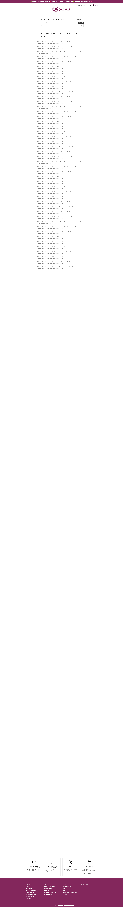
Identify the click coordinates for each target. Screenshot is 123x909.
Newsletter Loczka (66, 886)
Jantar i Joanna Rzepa (44, 711)
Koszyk (95, 5)
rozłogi (41, 460)
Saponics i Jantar (43, 721)
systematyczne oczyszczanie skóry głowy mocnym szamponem (53, 664)
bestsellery (47, 890)
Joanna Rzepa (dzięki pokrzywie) (46, 371)
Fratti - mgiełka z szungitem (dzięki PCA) (48, 366)
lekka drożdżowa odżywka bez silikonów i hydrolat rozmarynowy (53, 411)
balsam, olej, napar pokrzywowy (46, 416)
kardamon (42, 449)
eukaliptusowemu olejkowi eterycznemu (48, 570)
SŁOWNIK (64, 890)
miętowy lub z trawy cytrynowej (46, 740)
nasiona (41, 464)
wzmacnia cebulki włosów (45, 535)
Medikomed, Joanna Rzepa (45, 397)
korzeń (41, 474)
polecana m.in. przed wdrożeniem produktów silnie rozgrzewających (54, 834)
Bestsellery (37, 15)
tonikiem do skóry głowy (45, 286)
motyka (41, 327)
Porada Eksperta (69, 15)
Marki (60, 15)
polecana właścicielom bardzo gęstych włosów (49, 787)
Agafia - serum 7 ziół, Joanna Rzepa (47, 387)
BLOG (63, 888)
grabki (41, 312)
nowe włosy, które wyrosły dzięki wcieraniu (49, 805)
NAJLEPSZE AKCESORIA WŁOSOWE (51, 892)
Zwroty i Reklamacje (30, 892)
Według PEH (64, 19)
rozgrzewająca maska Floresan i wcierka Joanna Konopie (52, 615)
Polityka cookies (30, 896)
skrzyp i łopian (43, 500)
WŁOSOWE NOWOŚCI (48, 888)
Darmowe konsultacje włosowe (69, 892)
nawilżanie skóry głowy (44, 669)
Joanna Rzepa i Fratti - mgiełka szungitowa (49, 516)
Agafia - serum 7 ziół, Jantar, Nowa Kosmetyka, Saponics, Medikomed (54, 693)
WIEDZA (72, 19)
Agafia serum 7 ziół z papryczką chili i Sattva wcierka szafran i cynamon (55, 610)
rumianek (42, 594)
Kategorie (43, 19)
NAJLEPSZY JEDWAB (48, 894)
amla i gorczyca (43, 490)
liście (41, 469)
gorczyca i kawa (43, 485)
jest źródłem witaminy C (45, 633)
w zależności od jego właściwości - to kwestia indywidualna (52, 745)
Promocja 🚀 (85, 15)
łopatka (41, 322)
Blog (78, 15)
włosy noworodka (43, 810)
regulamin (60, 905)
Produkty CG (79, 19)
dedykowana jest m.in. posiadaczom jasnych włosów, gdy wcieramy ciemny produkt (57, 777)
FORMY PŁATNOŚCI (30, 888)
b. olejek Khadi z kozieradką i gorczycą (48, 758)
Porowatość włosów (53, 19)
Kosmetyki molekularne (49, 15)
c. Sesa (41, 763)
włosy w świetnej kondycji (45, 800)
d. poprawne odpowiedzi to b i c (46, 768)
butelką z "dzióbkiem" (44, 338)
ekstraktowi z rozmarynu (45, 575)
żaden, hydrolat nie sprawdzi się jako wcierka (49, 730)
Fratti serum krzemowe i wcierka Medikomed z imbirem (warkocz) (54, 625)
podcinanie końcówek (44, 659)
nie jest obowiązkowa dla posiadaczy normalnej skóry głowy (52, 819)
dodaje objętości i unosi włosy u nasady (48, 545)
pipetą (41, 343)
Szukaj (81, 23)
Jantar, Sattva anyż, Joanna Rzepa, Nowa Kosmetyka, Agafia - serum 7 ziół (55, 698)
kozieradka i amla (43, 495)
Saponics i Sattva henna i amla (46, 706)
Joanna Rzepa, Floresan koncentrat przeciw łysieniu (50, 392)
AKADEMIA (64, 894)
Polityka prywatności (31, 894)
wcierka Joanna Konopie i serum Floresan (48, 620)
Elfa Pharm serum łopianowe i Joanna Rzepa (49, 716)
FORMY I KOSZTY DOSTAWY (31, 890)
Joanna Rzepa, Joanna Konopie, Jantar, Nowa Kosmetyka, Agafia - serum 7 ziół (56, 688)
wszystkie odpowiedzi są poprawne (47, 301)
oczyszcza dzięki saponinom (46, 648)
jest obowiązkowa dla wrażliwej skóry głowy (49, 824)
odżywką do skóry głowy (45, 296)
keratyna (41, 589)
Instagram (84, 888)
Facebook (84, 886)
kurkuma (41, 444)
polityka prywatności (69, 905)
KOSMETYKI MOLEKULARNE (49, 886)
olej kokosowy (42, 599)
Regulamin (28, 898)
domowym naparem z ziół (45, 291)
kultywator (42, 317)
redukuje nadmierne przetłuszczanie (47, 540)
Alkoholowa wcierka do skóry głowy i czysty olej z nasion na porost (54, 406)
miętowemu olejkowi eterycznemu (47, 565)
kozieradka (42, 434)
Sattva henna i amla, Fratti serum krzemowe (49, 382)
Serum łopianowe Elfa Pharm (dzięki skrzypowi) (50, 361)
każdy (41, 735)
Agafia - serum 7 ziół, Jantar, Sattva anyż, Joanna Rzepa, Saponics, (54, 683)
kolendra (41, 439)
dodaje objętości (43, 638)
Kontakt (28, 886)
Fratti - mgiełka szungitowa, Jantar (47, 511)
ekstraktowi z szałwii (44, 561)
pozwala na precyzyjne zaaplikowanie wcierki (49, 782)
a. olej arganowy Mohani (45, 753)
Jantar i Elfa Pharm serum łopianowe (47, 521)
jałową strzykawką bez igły (45, 348)
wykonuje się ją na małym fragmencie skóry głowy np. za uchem (53, 829)
